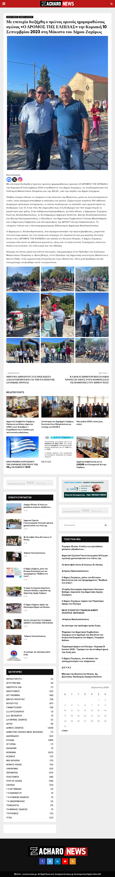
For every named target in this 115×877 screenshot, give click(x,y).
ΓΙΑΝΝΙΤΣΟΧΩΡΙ (14, 707)
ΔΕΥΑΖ (9, 724)
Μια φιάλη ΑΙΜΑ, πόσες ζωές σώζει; (89, 423)
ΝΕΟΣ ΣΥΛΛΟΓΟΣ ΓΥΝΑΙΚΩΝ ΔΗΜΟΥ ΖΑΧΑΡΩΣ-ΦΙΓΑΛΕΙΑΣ (38, 621)
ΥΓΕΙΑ (9, 817)
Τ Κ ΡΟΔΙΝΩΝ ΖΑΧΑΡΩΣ (17, 797)
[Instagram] (20, 179)
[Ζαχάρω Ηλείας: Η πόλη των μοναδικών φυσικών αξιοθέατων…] (13, 508)
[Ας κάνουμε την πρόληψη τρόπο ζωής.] (13, 656)
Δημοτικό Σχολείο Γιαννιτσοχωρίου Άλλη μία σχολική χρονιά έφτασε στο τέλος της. (38, 523)
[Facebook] (9, 179)
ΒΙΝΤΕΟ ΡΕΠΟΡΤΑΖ (15, 699)
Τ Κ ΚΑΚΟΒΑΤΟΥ (14, 793)
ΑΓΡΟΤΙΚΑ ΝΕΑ (13, 683)
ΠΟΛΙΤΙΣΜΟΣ (12, 777)
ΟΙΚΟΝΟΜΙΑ (12, 768)
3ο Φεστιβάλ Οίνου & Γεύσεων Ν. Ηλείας (38, 538)
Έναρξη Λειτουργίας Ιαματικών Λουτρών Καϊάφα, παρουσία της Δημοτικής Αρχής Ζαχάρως (37, 590)
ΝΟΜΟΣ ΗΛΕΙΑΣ (14, 764)
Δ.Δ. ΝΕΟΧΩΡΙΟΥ (14, 715)
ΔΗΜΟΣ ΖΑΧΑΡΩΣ (26, 17)
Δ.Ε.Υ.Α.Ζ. (46, 461)
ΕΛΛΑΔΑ (10, 740)
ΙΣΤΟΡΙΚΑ (11, 744)
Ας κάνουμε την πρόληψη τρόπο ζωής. (37, 653)
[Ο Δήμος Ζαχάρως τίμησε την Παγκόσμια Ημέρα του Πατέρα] (13, 608)
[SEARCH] (106, 525)
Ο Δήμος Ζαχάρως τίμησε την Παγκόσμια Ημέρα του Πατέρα (37, 605)
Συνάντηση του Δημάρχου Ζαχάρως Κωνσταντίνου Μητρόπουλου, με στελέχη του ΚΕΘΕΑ (57, 424)
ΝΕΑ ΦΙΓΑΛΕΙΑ (13, 760)
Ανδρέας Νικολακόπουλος (35, 552)
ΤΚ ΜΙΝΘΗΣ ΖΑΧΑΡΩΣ (16, 809)
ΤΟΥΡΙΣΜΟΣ (12, 813)
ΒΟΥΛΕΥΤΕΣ (12, 703)
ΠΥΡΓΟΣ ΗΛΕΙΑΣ (14, 781)
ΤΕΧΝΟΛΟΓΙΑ (12, 805)
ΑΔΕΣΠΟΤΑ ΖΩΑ (13, 687)
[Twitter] (50, 861)
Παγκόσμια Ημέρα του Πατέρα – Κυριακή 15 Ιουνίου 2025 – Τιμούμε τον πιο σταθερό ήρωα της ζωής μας (85, 649)
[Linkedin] (57, 861)
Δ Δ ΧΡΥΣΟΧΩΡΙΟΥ (15, 711)
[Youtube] (65, 861)
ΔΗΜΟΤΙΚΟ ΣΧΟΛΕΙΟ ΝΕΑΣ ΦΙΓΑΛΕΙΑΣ (24, 732)
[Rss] (73, 861)
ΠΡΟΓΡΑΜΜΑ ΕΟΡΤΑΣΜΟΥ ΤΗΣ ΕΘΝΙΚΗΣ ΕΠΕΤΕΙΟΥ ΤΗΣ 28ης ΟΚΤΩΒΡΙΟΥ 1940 (22, 464)
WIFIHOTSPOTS (14, 679)
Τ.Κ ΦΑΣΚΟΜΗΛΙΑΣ (15, 801)
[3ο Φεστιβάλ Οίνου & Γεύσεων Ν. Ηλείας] (13, 541)
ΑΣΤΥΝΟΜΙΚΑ (13, 695)
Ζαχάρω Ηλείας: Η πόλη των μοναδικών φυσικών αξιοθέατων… (38, 505)
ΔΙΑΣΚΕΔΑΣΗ (12, 736)
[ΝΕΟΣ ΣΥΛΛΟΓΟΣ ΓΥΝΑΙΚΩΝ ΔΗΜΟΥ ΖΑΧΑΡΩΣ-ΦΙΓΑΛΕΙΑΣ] (13, 624)
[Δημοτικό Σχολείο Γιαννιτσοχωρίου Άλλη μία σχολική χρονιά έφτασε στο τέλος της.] (13, 524)
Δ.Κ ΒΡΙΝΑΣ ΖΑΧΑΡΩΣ (16, 719)
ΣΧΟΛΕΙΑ (10, 785)
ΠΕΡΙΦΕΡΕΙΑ (12, 772)
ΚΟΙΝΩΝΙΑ (11, 752)
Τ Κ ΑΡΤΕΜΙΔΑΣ (14, 789)
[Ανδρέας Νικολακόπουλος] (13, 557)
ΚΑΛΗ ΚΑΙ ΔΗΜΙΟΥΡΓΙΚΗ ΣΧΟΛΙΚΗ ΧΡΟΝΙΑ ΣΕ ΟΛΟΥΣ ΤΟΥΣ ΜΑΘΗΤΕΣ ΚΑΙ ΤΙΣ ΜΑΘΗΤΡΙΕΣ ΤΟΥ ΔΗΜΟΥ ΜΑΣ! (87, 379)
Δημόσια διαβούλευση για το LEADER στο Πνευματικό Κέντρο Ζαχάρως (91, 464)
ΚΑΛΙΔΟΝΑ (11, 748)
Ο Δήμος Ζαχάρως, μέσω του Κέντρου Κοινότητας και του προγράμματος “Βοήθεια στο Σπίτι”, (36, 572)
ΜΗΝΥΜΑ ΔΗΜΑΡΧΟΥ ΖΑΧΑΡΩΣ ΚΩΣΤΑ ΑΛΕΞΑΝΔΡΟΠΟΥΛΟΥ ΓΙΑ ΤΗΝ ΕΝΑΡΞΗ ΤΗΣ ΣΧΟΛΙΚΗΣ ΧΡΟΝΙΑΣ (30, 379)
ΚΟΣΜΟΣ (10, 756)
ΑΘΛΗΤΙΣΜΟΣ (12, 17)
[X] (14, 179)
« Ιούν (65, 730)
